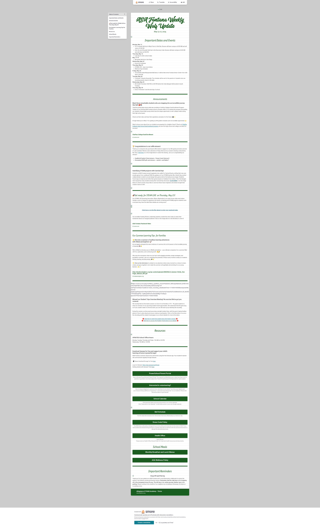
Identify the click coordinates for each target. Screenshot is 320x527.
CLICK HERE (173, 181)
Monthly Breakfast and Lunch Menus (160, 452)
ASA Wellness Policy (160, 460)
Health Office (160, 436)
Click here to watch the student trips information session (160, 319)
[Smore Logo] (140, 2)
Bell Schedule (160, 412)
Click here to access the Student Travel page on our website (160, 320)
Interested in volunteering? (160, 385)
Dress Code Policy (160, 422)
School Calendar (160, 399)
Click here (141, 152)
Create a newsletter (144, 522)
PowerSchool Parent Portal (160, 373)
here (154, 361)
